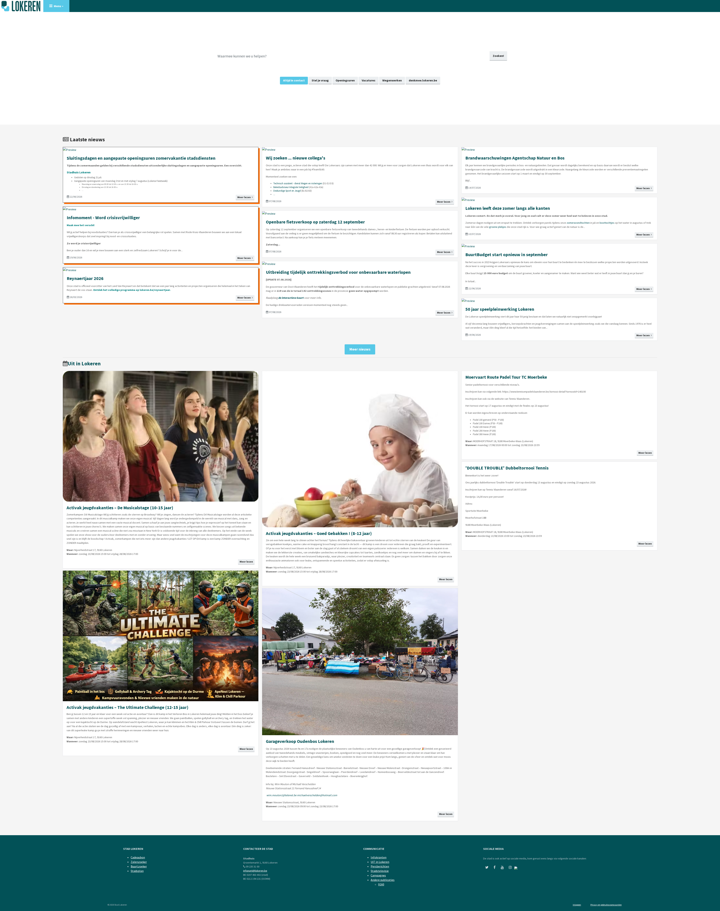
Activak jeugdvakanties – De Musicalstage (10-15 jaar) (120, 508)
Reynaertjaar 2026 (85, 278)
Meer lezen (244, 197)
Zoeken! (498, 56)
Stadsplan (137, 871)
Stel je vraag (320, 80)
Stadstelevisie (380, 871)
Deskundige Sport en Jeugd (287, 190)
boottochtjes (607, 222)
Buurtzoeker (139, 866)
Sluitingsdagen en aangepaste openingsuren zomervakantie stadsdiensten (141, 158)
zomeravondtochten (578, 222)
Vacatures (368, 80)
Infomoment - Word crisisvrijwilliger (103, 217)
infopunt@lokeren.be (255, 870)
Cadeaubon (138, 857)
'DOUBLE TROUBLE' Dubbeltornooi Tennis (507, 468)
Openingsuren (345, 80)
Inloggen (577, 904)
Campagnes (378, 875)
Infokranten (378, 857)
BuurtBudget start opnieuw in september (506, 254)
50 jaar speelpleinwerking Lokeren (499, 309)
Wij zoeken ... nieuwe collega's (295, 158)
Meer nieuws (359, 349)
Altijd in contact (294, 80)
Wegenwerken (392, 80)
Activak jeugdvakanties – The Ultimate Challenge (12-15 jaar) (127, 707)
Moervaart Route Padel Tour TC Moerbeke (506, 377)
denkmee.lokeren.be (423, 80)
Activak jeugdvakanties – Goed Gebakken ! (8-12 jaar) (319, 533)
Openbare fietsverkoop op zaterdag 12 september (315, 222)
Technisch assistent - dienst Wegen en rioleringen (297, 183)
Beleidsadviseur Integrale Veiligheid (290, 187)
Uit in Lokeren (84, 363)
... (274, 194)
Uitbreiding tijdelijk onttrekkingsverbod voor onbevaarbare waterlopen (338, 272)
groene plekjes (497, 227)
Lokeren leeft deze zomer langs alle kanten (507, 208)
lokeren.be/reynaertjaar (155, 290)
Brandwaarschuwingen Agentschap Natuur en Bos (515, 158)
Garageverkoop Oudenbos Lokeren (300, 741)
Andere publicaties (382, 880)
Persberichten (380, 866)
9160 (381, 884)
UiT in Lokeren (380, 862)
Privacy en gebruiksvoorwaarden (606, 904)
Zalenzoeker (139, 862)
